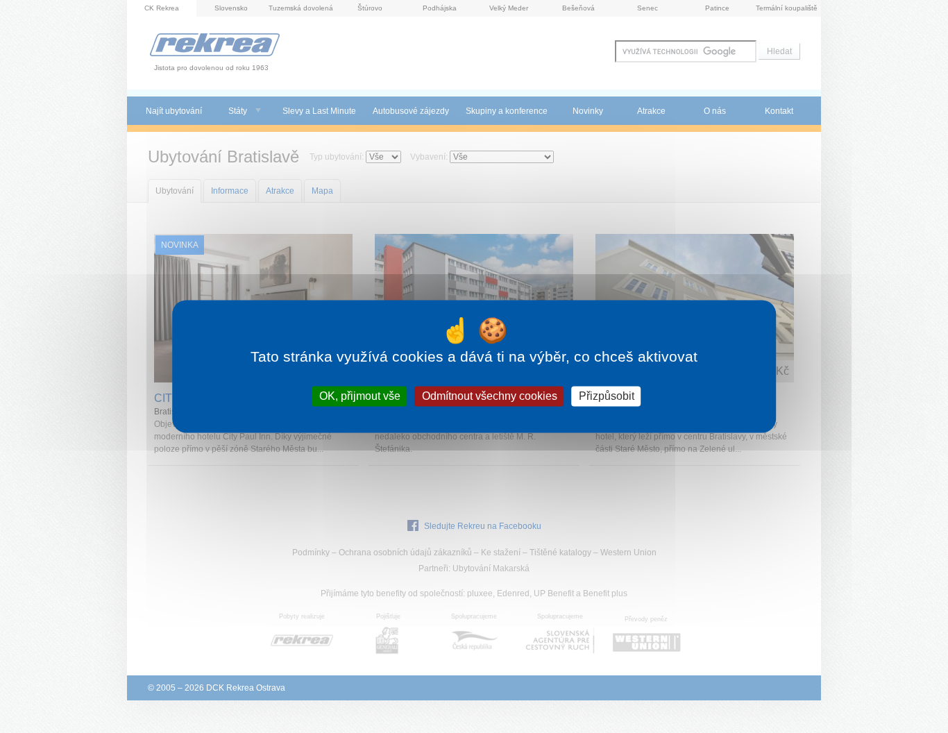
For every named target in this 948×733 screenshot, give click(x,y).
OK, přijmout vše (359, 396)
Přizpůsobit (606, 396)
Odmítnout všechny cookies (489, 396)
